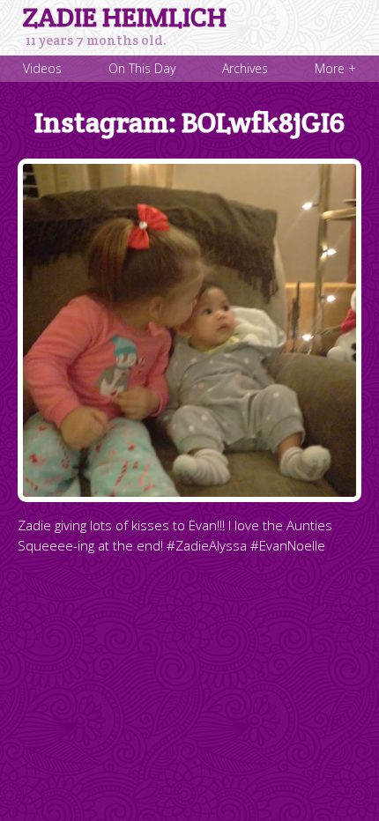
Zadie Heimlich (125, 17)
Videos (42, 68)
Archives (245, 68)
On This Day (141, 68)
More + (335, 68)
